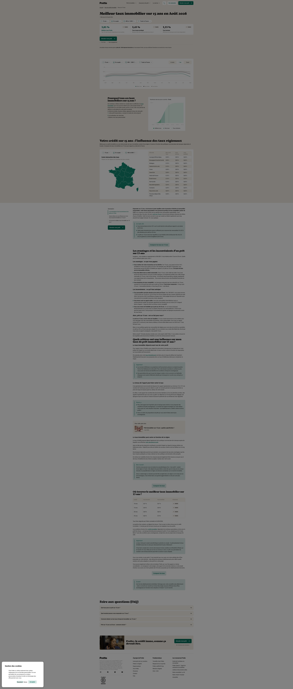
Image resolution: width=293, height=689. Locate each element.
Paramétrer (20, 682)
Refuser (25, 682)
